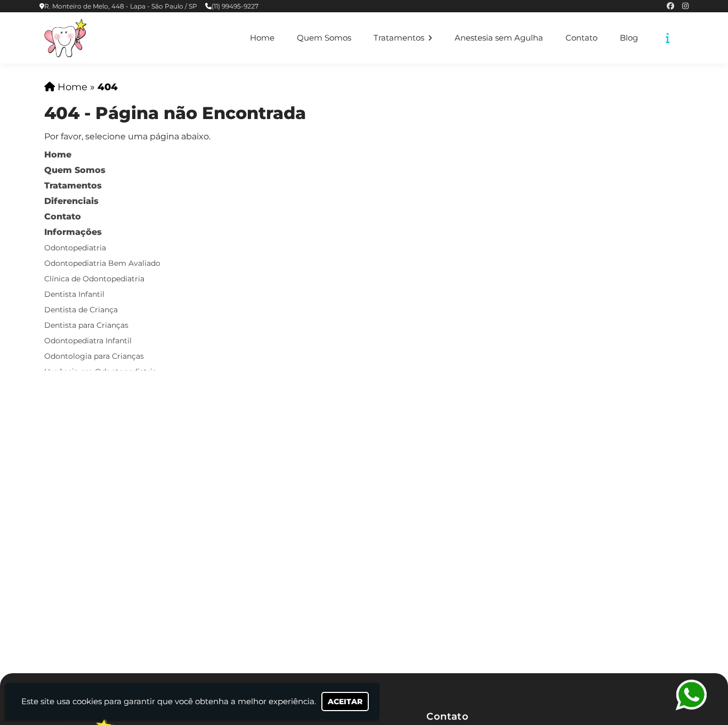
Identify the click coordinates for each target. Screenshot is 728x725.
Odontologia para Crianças (94, 356)
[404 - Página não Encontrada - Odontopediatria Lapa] (65, 37)
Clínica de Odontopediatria (94, 278)
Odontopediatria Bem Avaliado (102, 263)
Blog (629, 38)
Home (262, 38)
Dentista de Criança (81, 309)
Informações (73, 232)
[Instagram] (685, 6)
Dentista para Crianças (86, 325)
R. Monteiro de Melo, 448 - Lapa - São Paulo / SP (120, 6)
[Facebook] (670, 6)
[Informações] (668, 38)
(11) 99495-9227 (235, 6)
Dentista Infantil (74, 294)
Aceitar (345, 701)
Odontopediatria (75, 248)
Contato (581, 38)
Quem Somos (324, 38)
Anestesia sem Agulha (499, 38)
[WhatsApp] (691, 695)
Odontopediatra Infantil (88, 340)
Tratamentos (400, 38)
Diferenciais (71, 201)
